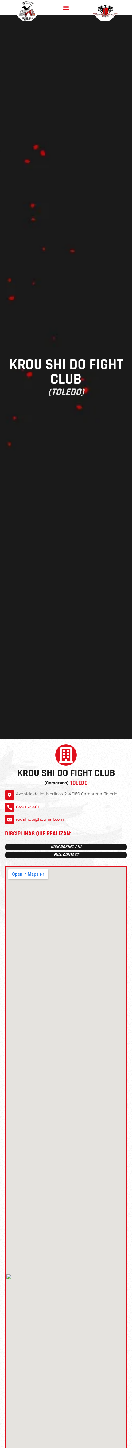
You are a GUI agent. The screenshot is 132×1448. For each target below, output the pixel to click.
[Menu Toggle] (66, 8)
